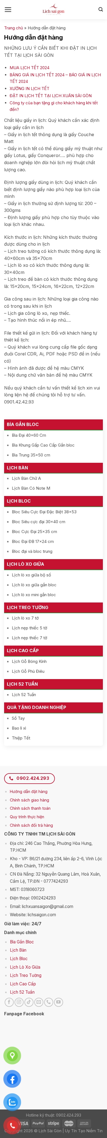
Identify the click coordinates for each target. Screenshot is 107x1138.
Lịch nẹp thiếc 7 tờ (29, 637)
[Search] (100, 9)
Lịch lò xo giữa (25, 564)
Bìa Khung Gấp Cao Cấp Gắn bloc (43, 445)
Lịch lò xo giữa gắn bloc (34, 584)
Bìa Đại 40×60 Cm (29, 435)
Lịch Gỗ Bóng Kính (29, 661)
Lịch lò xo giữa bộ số (31, 575)
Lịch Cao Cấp (23, 650)
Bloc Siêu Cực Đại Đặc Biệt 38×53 (44, 511)
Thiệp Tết (21, 738)
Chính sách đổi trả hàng (31, 825)
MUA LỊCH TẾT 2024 (29, 67)
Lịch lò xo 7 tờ (25, 618)
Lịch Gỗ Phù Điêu (28, 671)
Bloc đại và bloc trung (32, 551)
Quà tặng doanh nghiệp (36, 707)
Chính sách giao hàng (29, 800)
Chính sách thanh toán (30, 808)
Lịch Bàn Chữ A (26, 478)
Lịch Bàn (17, 467)
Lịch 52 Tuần (22, 684)
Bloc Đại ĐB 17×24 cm (33, 541)
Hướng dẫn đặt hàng (28, 791)
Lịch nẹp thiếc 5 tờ (29, 627)
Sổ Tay (18, 718)
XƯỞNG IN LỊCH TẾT (29, 88)
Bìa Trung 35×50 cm (31, 455)
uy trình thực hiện (28, 816)
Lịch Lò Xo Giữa (25, 967)
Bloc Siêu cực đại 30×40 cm (38, 521)
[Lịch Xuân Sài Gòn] (54, 9)
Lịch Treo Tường (27, 607)
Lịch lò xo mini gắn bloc (34, 594)
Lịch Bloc (19, 501)
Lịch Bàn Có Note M (31, 488)
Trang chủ (13, 27)
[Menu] (8, 9)
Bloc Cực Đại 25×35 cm (34, 531)
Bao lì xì (19, 728)
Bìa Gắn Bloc (23, 424)
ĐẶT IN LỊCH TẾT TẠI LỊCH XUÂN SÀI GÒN (51, 95)
